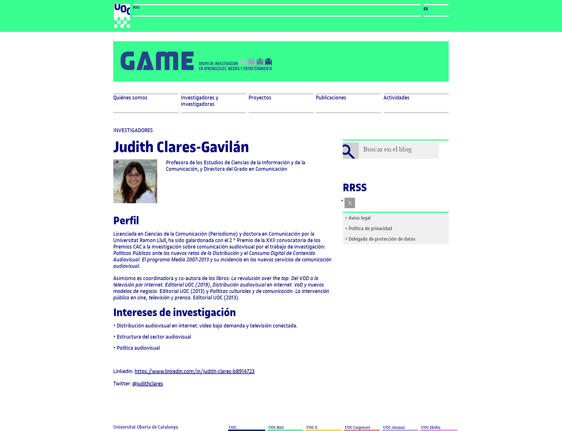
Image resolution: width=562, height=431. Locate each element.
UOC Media (430, 427)
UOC (232, 427)
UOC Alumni (393, 427)
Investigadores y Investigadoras (199, 100)
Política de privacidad (370, 228)
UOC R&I (276, 427)
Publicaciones (331, 97)
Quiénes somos (130, 97)
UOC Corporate (357, 427)
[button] (416, 103)
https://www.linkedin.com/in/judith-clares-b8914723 (195, 371)
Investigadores (133, 130)
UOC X (311, 427)
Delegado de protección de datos (382, 239)
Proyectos (260, 97)
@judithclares (147, 383)
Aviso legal (360, 218)
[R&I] (122, 16)
